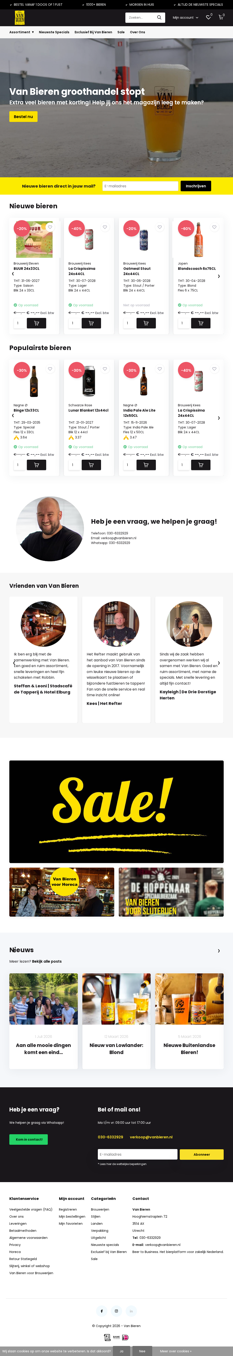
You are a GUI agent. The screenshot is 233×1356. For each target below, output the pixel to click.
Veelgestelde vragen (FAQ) (31, 1209)
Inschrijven (196, 186)
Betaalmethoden (22, 1230)
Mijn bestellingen (72, 1216)
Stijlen (95, 1216)
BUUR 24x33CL (27, 268)
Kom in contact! (29, 1139)
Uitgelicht (98, 1237)
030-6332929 (110, 1137)
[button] (112, 727)
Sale (121, 32)
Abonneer (202, 1154)
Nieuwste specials (105, 1245)
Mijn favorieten (71, 1223)
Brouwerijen (100, 1209)
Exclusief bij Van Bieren (109, 1252)
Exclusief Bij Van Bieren (93, 32)
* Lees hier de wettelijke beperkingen (122, 1164)
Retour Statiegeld (23, 1259)
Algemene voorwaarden (28, 1237)
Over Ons (137, 32)
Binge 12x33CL (26, 410)
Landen (97, 1223)
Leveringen (18, 1223)
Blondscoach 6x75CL (197, 268)
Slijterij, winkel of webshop (29, 1266)
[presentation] (8, 273)
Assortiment (19, 32)
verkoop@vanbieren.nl (151, 1137)
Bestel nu (23, 116)
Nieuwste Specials (54, 32)
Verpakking (99, 1230)
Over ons (16, 1216)
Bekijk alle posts (47, 961)
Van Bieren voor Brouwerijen (31, 1273)
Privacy (15, 1245)
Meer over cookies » (175, 1351)
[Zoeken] (159, 18)
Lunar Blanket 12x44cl (88, 410)
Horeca (15, 1252)
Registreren (68, 1209)
